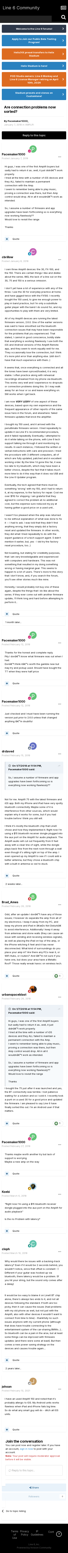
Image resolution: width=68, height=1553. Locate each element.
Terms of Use (14, 1534)
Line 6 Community (21, 7)
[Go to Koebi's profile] (33, 1186)
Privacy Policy (24, 1533)
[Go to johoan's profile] (33, 1381)
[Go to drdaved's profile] (33, 746)
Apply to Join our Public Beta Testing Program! (34, 40)
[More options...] (59, 157)
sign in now (26, 1448)
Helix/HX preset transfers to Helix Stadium (34, 54)
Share (35, 1487)
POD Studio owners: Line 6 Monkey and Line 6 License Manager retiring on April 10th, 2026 (34, 79)
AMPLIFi (29, 124)
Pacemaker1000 (18, 121)
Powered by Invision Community (34, 1547)
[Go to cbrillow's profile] (33, 251)
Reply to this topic (34, 135)
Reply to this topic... (23, 1470)
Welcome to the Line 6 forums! (34, 28)
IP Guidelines (37, 1533)
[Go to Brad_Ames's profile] (33, 896)
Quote (16, 238)
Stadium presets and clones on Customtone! (34, 94)
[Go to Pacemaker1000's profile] (33, 149)
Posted (15, 158)
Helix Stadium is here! (34, 65)
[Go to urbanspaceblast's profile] (33, 989)
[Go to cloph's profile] (33, 1243)
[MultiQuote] (7, 239)
